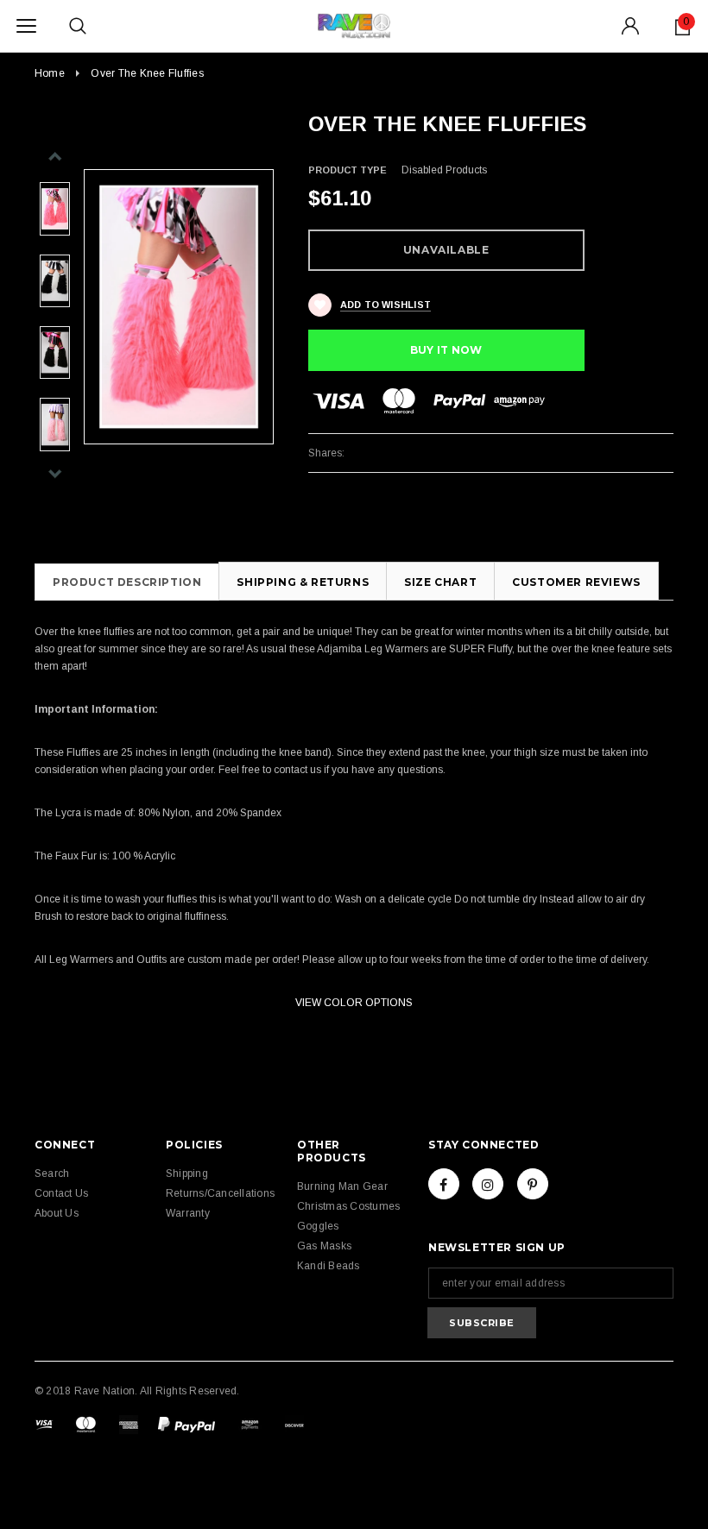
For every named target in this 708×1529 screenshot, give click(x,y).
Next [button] (55, 473)
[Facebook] (443, 1183)
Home (50, 73)
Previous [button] (55, 157)
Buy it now (446, 349)
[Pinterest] (532, 1183)
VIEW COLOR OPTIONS (354, 1003)
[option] (178, 307)
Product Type (347, 170)
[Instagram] (487, 1183)
